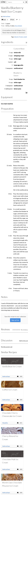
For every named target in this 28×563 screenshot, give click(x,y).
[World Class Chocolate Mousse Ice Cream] (12, 477)
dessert (16, 37)
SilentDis (5, 423)
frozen (21, 37)
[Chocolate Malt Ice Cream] (12, 454)
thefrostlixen (6, 16)
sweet (25, 37)
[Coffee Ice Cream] (12, 384)
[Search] (23, 2)
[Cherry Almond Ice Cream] (12, 430)
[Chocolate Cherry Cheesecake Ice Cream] (12, 407)
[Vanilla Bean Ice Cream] (12, 361)
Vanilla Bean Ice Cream (12, 366)
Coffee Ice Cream (9, 389)
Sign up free (15, 320)
